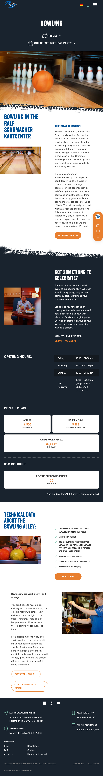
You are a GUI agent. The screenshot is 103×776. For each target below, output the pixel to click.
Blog (6, 746)
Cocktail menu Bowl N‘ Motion (25, 686)
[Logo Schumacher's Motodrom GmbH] (10, 4)
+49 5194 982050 (86, 717)
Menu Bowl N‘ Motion (24, 674)
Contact (31, 750)
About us (8, 754)
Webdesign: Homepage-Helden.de (18, 771)
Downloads (33, 746)
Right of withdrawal (37, 754)
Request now (68, 576)
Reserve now (68, 235)
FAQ (6, 750)
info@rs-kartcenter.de (88, 729)
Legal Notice (78, 764)
